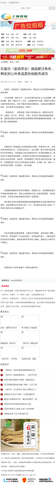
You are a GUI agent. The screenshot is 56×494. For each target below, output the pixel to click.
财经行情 (19, 45)
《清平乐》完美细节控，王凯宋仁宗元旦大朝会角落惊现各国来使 (27, 299)
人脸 (29, 38)
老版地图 (17, 471)
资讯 (2, 34)
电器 (34, 34)
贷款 (12, 45)
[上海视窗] (14, 15)
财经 (2, 38)
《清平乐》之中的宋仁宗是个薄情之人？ (20, 389)
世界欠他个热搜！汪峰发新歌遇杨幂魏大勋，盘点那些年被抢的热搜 (28, 302)
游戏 (7, 41)
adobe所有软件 (16, 280)
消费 (28, 41)
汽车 (17, 34)
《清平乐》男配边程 (29, 343)
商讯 (7, 45)
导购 (12, 38)
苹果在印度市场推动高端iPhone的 (17, 404)
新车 (7, 38)
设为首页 (4, 3)
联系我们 (11, 471)
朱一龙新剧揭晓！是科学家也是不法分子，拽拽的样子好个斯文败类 (28, 291)
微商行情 (19, 41)
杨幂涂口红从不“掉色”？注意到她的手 (19, 394)
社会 (7, 34)
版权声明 (24, 471)
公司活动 (40, 45)
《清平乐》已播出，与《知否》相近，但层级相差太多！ (23, 295)
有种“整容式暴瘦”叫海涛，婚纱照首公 (19, 380)
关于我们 (4, 471)
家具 (29, 34)
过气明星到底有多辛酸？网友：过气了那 (20, 385)
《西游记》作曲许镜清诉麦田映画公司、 (20, 370)
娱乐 (17, 38)
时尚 (25, 38)
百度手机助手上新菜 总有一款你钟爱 (19, 409)
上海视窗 (4, 62)
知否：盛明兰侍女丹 (9, 328)
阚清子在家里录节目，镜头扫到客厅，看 (20, 399)
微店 (12, 41)
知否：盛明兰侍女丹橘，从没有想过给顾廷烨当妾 (21, 306)
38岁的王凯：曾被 (28, 359)
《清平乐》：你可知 (9, 359)
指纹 (34, 38)
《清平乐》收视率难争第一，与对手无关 (20, 375)
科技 (25, 34)
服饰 (33, 41)
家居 (2, 41)
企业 (2, 45)
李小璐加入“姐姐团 (29, 328)
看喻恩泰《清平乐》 (9, 343)
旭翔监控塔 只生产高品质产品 (16, 414)
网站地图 (31, 471)
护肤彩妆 (40, 41)
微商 (28, 45)
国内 (12, 34)
